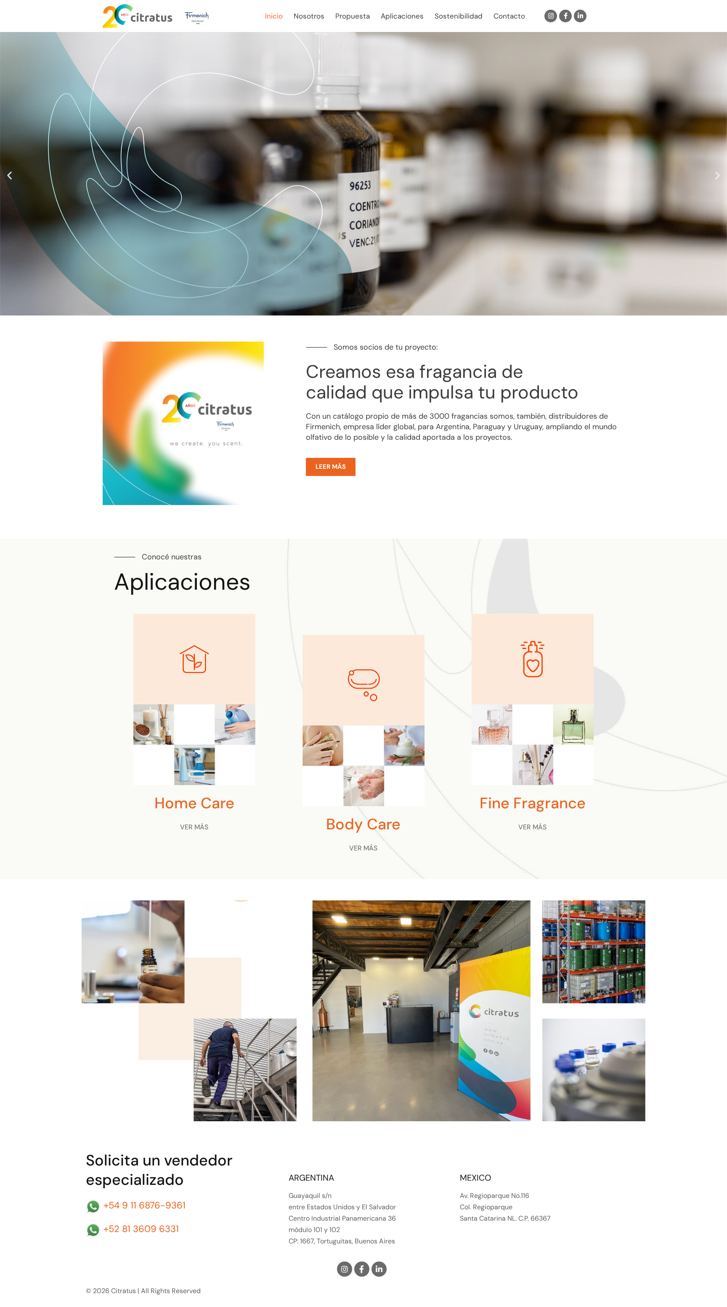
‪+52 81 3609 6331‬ (141, 1229)
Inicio (274, 16)
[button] (9, 175)
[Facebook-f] (565, 16)
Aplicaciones (402, 16)
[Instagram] (550, 16)
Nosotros (309, 16)
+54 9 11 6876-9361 (144, 1205)
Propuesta (352, 16)
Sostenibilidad (459, 16)
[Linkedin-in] (580, 16)
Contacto (509, 16)
